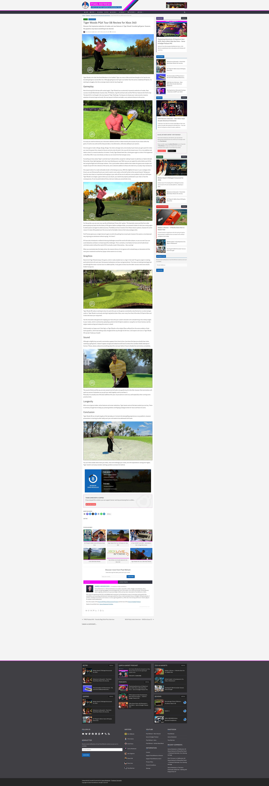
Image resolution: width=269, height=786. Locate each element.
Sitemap (148, 768)
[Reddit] (101, 611)
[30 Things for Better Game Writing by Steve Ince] (161, 69)
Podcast (122, 12)
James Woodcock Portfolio (106, 604)
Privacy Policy (149, 762)
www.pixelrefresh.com (144, 606)
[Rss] (103, 611)
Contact (148, 752)
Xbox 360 (85, 19)
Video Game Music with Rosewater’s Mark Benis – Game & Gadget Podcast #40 (138, 705)
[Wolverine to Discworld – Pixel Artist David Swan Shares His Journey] (161, 62)
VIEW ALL (184, 18)
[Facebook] (98, 611)
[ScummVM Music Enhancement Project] (176, 3)
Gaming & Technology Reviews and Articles (100, 15)
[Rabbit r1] (159, 711)
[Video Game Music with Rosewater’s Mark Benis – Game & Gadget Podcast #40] (123, 705)
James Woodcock (88, 31)
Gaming (101, 12)
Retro (92, 12)
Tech (107, 12)
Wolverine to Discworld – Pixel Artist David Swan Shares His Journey (176, 62)
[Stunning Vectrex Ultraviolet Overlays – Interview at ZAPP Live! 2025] (161, 91)
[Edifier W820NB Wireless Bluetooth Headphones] (159, 719)
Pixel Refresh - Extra (151, 740)
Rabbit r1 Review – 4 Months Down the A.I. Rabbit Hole (171, 229)
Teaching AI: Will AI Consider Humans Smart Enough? (176, 249)
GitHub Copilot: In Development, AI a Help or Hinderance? (176, 242)
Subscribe (131, 576)
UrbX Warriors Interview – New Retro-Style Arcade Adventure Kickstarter (174, 83)
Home (86, 12)
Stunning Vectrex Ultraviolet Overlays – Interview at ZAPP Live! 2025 (176, 91)
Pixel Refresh (101, 4)
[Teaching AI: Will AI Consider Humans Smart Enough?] (161, 249)
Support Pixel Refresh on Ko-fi (153, 758)
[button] (185, 12)
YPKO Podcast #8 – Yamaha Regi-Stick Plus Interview (99, 619)
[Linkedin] (96, 611)
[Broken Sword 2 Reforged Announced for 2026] (171, 168)
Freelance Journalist (116, 780)
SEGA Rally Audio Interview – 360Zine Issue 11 (138, 619)
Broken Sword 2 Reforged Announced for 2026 (170, 179)
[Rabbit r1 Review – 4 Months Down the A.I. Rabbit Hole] (171, 217)
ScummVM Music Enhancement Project (108, 601)
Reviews (114, 12)
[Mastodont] (89, 611)
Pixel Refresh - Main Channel (153, 733)
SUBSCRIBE (160, 270)
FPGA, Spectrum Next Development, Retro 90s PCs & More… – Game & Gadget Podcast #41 (138, 696)
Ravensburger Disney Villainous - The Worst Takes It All (173, 702)
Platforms (131, 12)
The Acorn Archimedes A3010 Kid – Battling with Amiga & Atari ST (177, 769)
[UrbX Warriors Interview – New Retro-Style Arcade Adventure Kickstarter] (161, 84)
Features (88, 15)
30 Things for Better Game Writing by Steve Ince (176, 69)
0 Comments (113, 31)
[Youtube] (86, 611)
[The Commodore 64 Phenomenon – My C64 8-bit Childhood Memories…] (161, 76)
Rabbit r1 (167, 711)
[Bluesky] (91, 611)
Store (140, 12)
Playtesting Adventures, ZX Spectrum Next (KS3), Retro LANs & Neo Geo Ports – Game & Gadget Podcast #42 (171, 41)
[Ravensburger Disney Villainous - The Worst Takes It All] (159, 702)
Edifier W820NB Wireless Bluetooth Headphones (171, 719)
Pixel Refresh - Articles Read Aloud (155, 743)
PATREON (172, 150)
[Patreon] (93, 611)
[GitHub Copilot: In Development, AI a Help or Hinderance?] (161, 242)
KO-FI (162, 150)
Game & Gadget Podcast (134, 601)
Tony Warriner (171, 740)
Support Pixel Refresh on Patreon (154, 755)
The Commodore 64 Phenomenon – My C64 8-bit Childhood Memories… (176, 76)
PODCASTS (131, 675)
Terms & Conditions (151, 765)
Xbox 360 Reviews (92, 19)
